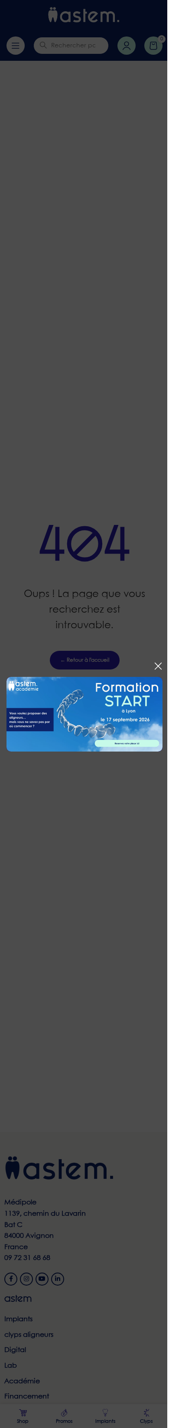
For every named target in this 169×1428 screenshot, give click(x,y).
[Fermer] (158, 666)
